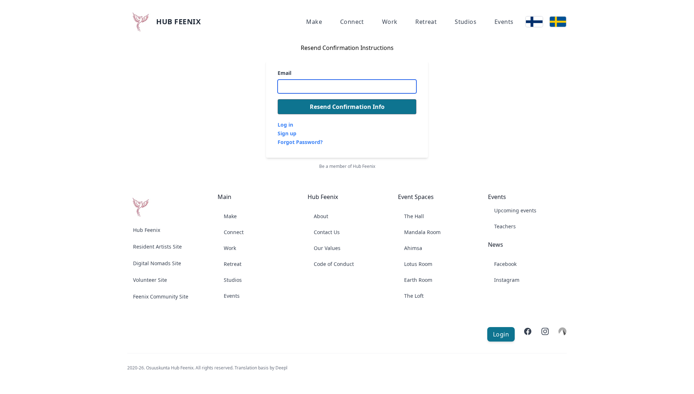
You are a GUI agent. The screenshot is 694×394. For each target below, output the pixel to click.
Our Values (327, 248)
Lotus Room (418, 263)
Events (503, 22)
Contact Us (327, 232)
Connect (352, 22)
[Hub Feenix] (140, 206)
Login (501, 334)
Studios (465, 22)
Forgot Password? (300, 142)
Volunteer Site (150, 279)
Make (314, 22)
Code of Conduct (334, 263)
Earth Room (418, 279)
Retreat (426, 22)
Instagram (506, 279)
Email (284, 72)
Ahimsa (413, 248)
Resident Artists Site (157, 246)
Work (390, 22)
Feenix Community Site (160, 296)
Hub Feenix (146, 229)
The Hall (414, 216)
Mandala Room (422, 232)
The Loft (414, 295)
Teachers (505, 226)
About (321, 216)
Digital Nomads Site (157, 263)
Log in (285, 124)
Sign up (287, 133)
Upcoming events (515, 210)
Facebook (505, 263)
